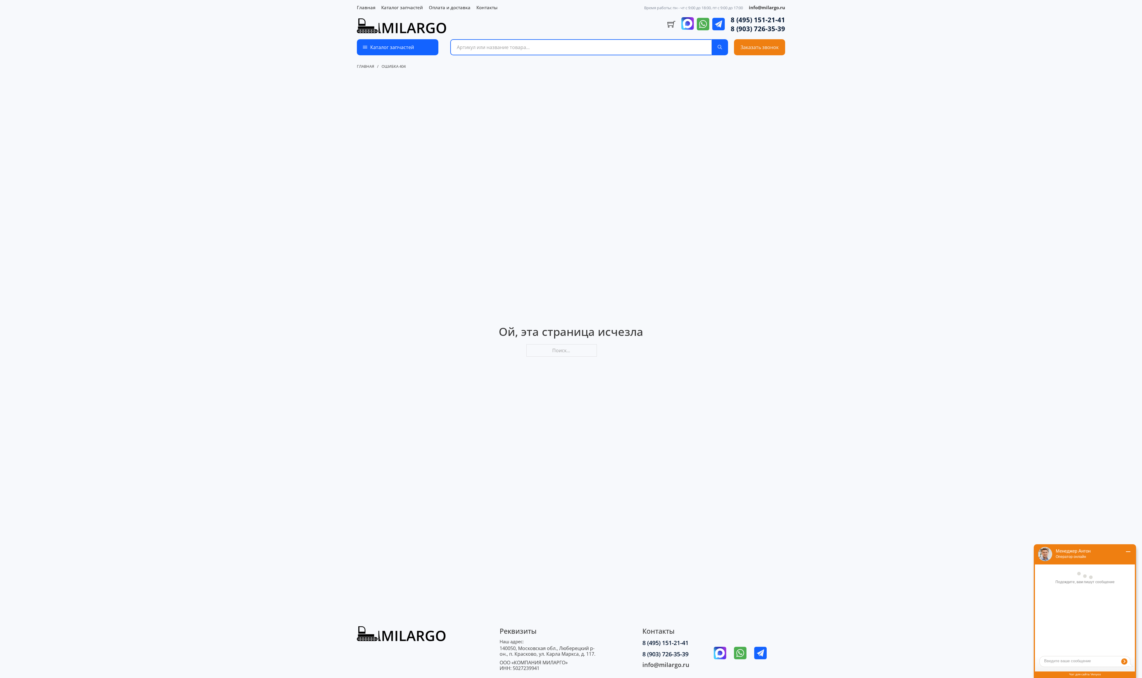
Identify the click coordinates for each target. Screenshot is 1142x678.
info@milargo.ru (767, 7)
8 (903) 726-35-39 (758, 28)
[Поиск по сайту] (720, 47)
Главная (366, 7)
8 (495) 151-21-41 (758, 19)
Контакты (487, 7)
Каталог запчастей (402, 7)
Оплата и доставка (449, 7)
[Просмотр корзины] (671, 24)
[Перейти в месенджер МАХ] (687, 24)
